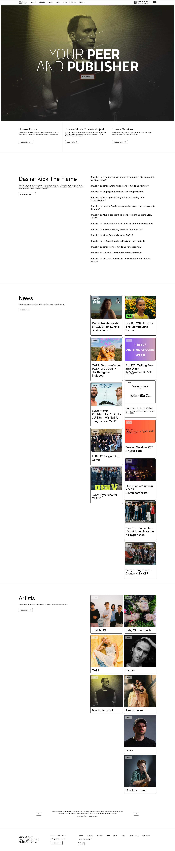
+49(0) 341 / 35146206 (58, 835)
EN (154, 3)
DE (154, 1)
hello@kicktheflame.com (58, 839)
